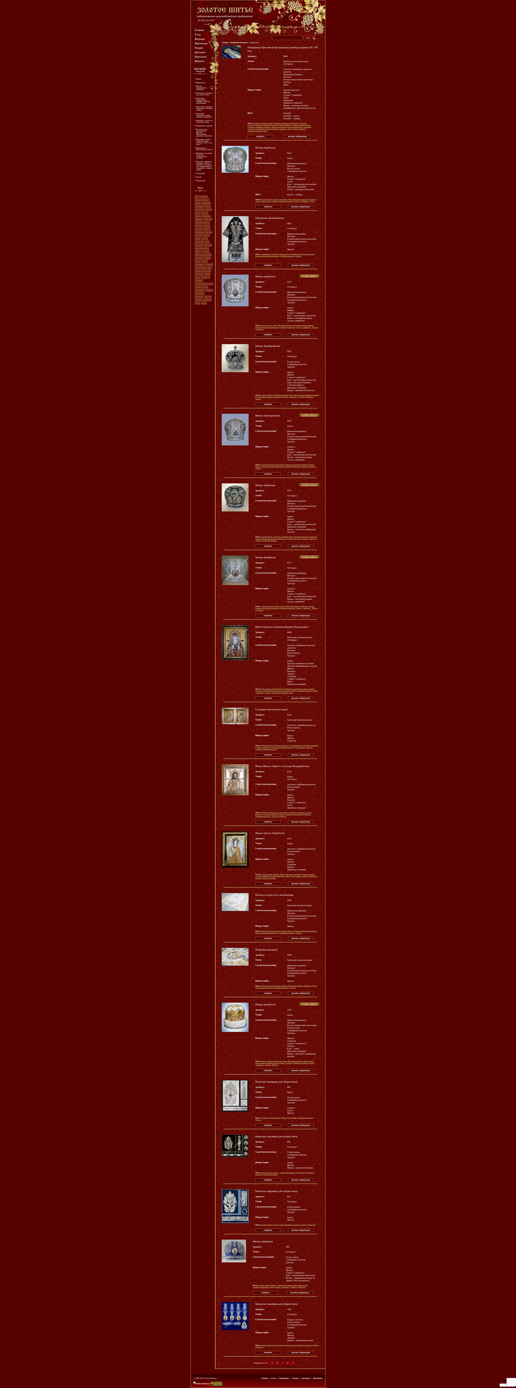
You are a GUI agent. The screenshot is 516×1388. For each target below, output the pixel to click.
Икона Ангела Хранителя (269, 833)
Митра (304, 326)
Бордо (198, 203)
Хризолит (199, 297)
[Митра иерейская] (235, 145)
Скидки (295, 1378)
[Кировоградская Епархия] (216, 1380)
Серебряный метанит (263, 129)
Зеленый (207, 219)
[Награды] (200, 38)
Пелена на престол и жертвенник (274, 894)
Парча (204, 261)
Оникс (198, 261)
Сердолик (205, 277)
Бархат (256, 123)
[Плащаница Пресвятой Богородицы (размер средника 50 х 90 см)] (231, 45)
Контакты (317, 1378)
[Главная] (199, 29)
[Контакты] (201, 56)
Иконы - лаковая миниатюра (284, 1173)
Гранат (207, 206)
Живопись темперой (280, 200)
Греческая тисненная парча (283, 123)
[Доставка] (200, 52)
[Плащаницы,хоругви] (204, 125)
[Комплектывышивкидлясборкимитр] (204, 93)
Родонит (209, 264)
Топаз (290, 129)
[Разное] (199, 177)
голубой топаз (272, 813)
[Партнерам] (201, 43)
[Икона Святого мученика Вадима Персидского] (235, 624)
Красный (207, 245)
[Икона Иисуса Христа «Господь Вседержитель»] (235, 764)
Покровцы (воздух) (266, 949)
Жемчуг (198, 216)
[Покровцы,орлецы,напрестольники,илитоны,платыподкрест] (204, 141)
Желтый (204, 213)
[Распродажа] (200, 180)
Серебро (199, 281)
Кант (207, 242)
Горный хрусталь (266, 123)
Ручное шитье (266, 201)
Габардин (199, 206)
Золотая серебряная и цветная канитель (203, 232)
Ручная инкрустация (203, 268)
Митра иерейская (265, 147)
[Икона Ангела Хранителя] (235, 831)
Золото (206, 235)
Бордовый (206, 203)
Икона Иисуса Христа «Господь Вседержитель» (282, 766)
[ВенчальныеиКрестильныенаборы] (204, 148)
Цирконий (207, 300)
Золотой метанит (298, 125)
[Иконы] (198, 79)
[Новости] (199, 61)
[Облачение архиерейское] (235, 216)
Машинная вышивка (203, 255)
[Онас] (198, 34)
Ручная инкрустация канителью (267, 256)
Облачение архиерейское (269, 217)
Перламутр (200, 264)
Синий (198, 287)
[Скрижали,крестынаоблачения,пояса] (204, 121)
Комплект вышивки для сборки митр (276, 1081)
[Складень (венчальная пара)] (235, 707)
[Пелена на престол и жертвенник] (235, 892)
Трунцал (209, 290)
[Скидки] (199, 47)
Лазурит (206, 252)
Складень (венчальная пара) (271, 709)
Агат (197, 197)
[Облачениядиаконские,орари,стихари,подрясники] (204, 115)
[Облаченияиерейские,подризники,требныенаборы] (205, 108)
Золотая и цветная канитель (266, 125)
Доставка (306, 1378)
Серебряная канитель (204, 284)
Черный (298, 256)
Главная (225, 43)
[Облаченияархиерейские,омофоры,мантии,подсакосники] (203, 100)
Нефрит (207, 258)
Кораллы (199, 245)
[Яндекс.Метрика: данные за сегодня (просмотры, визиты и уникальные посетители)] (202, 1384)
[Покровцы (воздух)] (235, 947)
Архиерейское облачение (270, 254)
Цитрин (273, 878)
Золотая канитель (284, 125)
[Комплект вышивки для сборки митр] (235, 1079)
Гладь (263, 1345)
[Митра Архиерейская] (235, 343)
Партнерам (284, 1378)
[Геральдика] (200, 173)
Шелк (198, 303)
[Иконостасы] (200, 82)
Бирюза (206, 200)
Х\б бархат (200, 294)
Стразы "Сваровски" (279, 129)
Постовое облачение (307, 254)
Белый (198, 200)
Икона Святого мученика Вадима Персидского (282, 626)
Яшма (204, 303)
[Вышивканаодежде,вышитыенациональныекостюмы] (204, 155)
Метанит (199, 258)
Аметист (204, 197)
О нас (273, 1378)
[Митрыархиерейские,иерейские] (201, 87)
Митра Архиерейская (267, 345)
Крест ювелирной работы (303, 395)
